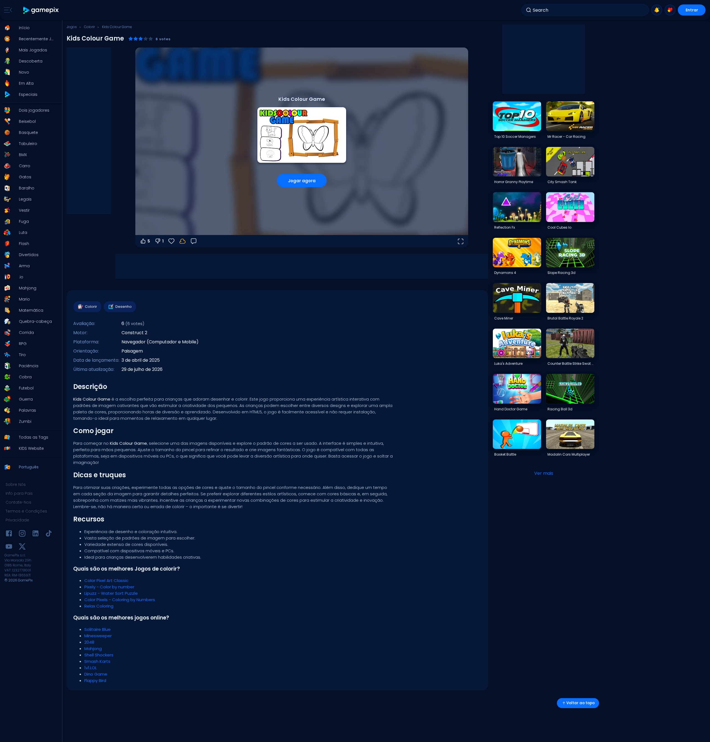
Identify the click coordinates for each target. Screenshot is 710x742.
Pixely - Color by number (109, 587)
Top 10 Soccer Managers (515, 136)
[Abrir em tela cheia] (460, 241)
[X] (22, 547)
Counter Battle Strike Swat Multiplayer (570, 363)
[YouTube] (8, 547)
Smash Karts (97, 661)
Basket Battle (505, 454)
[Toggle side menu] (7, 10)
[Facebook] (8, 534)
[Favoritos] (670, 10)
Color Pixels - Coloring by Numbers (119, 600)
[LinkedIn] (35, 534)
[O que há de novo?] (656, 10)
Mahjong (93, 648)
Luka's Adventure (508, 363)
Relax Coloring (98, 606)
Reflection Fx (504, 227)
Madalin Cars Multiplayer (568, 454)
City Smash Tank (562, 181)
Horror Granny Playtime (513, 181)
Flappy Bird (95, 680)
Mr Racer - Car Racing (566, 136)
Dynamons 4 (505, 272)
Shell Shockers (98, 655)
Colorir (89, 26)
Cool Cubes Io (559, 227)
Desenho (123, 306)
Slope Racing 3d (561, 272)
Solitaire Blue (97, 629)
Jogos (72, 26)
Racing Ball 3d (559, 409)
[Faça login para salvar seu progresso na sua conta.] (182, 241)
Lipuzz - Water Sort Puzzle (111, 593)
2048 (89, 642)
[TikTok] (48, 534)
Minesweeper (98, 636)
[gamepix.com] (41, 10)
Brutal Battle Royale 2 (565, 318)
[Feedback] (193, 241)
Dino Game (95, 674)
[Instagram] (22, 534)
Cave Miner (503, 318)
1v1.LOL (90, 668)
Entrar (692, 10)
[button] (29, 27)
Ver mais (543, 473)
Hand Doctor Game (510, 409)
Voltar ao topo (580, 703)
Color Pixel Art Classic (106, 580)
